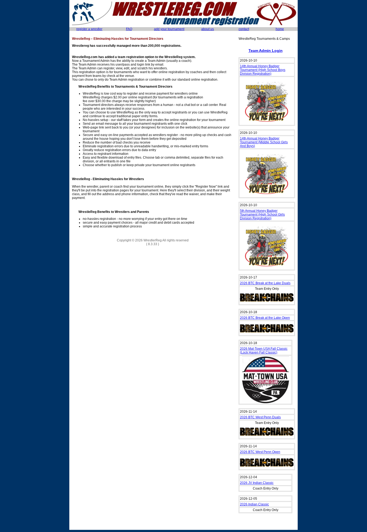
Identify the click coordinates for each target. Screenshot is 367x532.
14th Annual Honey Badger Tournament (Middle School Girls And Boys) (264, 142)
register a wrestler (89, 29)
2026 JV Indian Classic (257, 483)
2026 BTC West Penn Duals (260, 417)
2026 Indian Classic (254, 504)
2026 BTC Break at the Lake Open (265, 318)
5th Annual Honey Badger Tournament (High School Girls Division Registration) (262, 214)
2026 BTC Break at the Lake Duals (265, 283)
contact (244, 29)
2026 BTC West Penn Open (260, 452)
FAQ (129, 29)
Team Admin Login (266, 50)
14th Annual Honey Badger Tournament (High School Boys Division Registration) (262, 70)
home (280, 29)
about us (207, 29)
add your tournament (169, 29)
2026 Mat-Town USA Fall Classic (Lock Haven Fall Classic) (263, 350)
